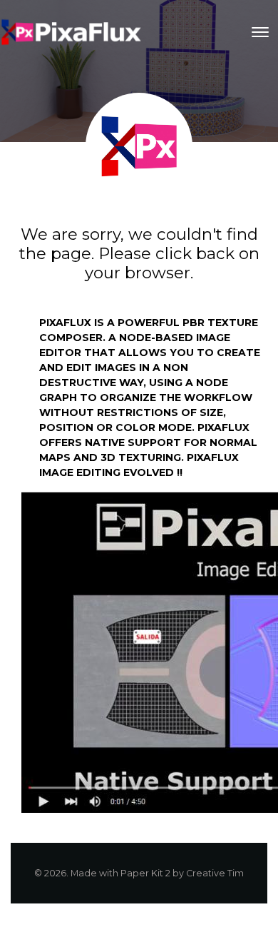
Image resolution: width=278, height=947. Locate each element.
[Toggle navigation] (260, 32)
